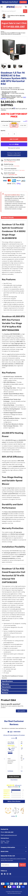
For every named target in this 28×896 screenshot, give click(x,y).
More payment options (14, 148)
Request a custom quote (14, 155)
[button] (3, 66)
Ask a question (21, 711)
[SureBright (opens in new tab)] (25, 121)
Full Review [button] (10, 771)
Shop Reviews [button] (14, 779)
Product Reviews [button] (14, 776)
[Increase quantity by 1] (14, 134)
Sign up (22, 865)
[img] (11, 745)
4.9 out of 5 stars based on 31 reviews (14, 735)
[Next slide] (23, 759)
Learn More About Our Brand (14, 893)
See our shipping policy (10, 161)
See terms (16, 166)
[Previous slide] (4, 759)
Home (2, 31)
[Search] (25, 11)
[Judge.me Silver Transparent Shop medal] (16, 811)
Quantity (3, 130)
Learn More (23, 2)
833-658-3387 (17, 26)
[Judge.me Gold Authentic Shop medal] (8, 811)
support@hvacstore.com (10, 835)
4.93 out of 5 (18, 785)
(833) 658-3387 (13, 174)
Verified (13, 816)
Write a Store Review (14, 801)
